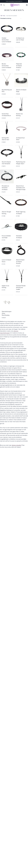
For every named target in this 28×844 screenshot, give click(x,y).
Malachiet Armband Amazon (19, 65)
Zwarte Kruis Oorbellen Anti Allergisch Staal (20, 187)
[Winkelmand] (27, 5)
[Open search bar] (4, 5)
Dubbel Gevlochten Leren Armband (6, 39)
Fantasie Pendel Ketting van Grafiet (20, 287)
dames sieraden (16, 445)
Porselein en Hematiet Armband (5, 187)
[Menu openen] (1, 5)
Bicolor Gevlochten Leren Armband (6, 65)
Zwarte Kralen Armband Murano (20, 261)
